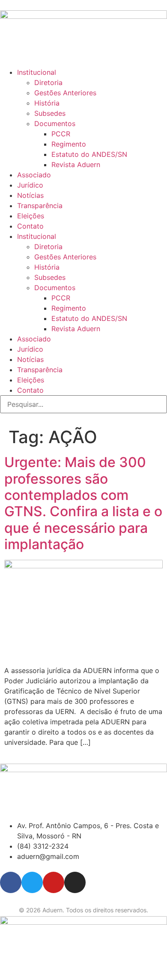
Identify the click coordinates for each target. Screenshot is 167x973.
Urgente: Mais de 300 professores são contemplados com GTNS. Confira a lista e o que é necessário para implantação (83, 503)
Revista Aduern (75, 164)
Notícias (30, 195)
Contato (30, 226)
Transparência (40, 205)
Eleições (30, 216)
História (47, 103)
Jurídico (30, 185)
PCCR (60, 133)
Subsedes (50, 113)
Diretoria (48, 82)
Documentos (54, 123)
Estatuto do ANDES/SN (89, 154)
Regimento (68, 144)
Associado (34, 174)
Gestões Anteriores (65, 92)
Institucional (36, 72)
